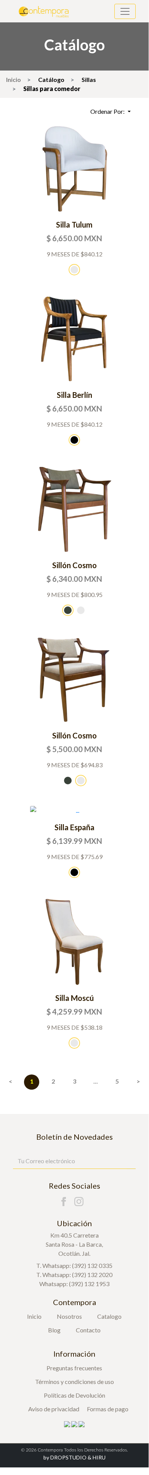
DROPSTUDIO (65, 1457)
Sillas (89, 79)
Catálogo (51, 79)
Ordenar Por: (108, 111)
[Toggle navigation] (125, 11)
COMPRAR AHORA (74, 168)
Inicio (13, 79)
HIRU (99, 1457)
